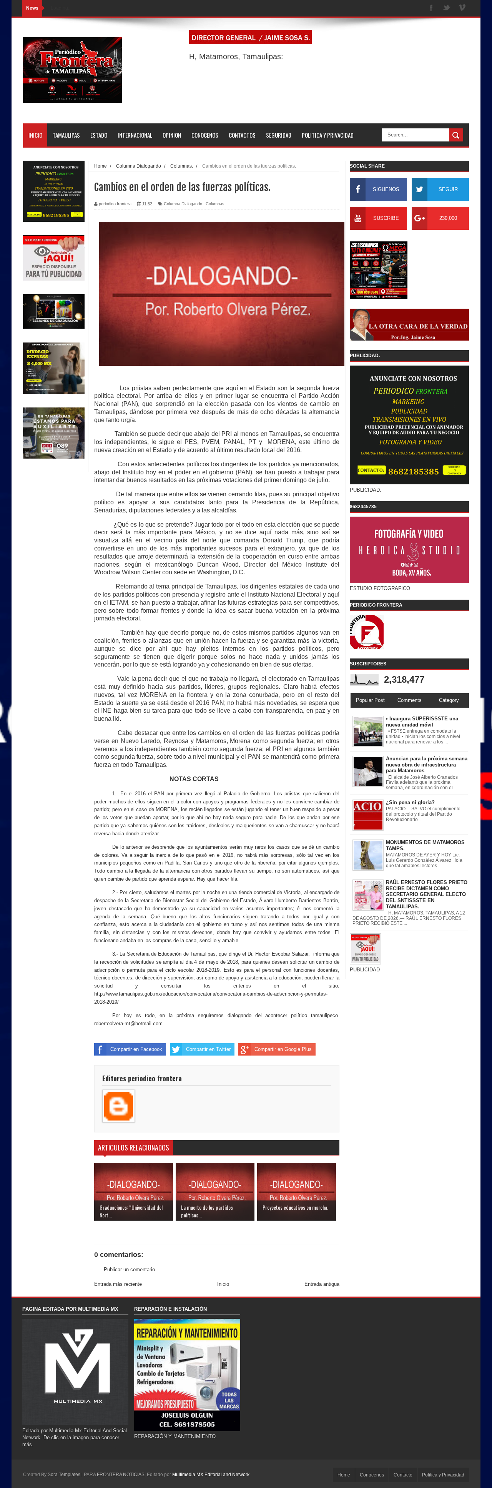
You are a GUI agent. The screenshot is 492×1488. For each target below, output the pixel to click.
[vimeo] (462, 8)
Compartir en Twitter (208, 1049)
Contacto (403, 1475)
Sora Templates (64, 1474)
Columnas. (216, 203)
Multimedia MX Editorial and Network (210, 1474)
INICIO (35, 135)
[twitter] (446, 8)
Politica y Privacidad (443, 1475)
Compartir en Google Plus (283, 1049)
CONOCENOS (204, 135)
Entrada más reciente (118, 1284)
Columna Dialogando (183, 203)
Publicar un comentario (129, 1269)
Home (343, 1475)
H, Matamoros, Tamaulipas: (236, 56)
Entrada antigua (321, 1284)
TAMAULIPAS (66, 135)
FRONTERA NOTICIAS (121, 1474)
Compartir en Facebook (136, 1049)
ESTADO (98, 135)
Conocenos (372, 1475)
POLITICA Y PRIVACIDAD (328, 135)
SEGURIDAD (278, 135)
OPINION (172, 135)
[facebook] (431, 8)
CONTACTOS (242, 135)
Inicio (223, 1284)
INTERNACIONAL (135, 135)
